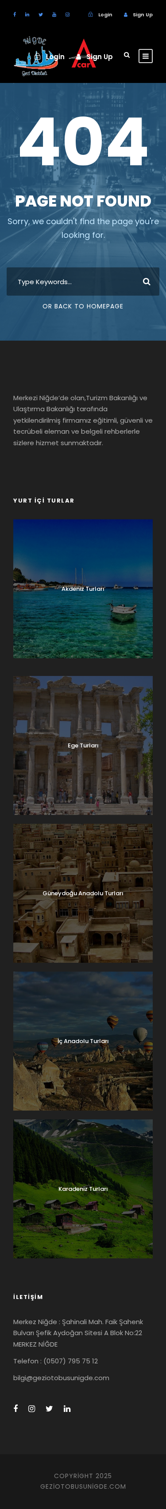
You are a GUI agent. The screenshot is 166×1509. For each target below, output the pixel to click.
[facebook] (14, 14)
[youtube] (54, 14)
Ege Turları (83, 745)
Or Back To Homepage (83, 306)
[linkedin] (27, 14)
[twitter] (41, 14)
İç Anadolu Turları (83, 1041)
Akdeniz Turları (83, 589)
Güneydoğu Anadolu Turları (83, 893)
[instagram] (67, 14)
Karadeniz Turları (83, 1189)
